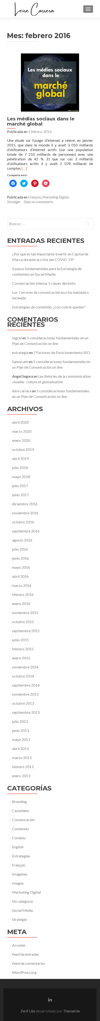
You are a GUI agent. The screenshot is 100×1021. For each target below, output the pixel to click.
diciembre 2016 (24, 504)
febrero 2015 (22, 649)
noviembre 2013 (25, 694)
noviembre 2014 (25, 667)
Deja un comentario (38, 201)
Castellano (20, 810)
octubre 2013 (23, 703)
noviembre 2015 (25, 612)
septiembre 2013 (26, 712)
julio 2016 (20, 549)
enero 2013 (21, 775)
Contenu (19, 838)
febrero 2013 (22, 766)
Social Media (22, 910)
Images (18, 883)
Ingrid (17, 338)
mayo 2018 (21, 476)
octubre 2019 (23, 449)
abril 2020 (20, 422)
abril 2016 (20, 576)
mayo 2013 (21, 739)
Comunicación (23, 819)
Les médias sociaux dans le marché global (40, 121)
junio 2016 (20, 558)
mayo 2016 (21, 567)
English (17, 847)
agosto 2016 (22, 540)
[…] (24, 168)
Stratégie (13, 201)
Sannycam (20, 361)
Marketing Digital (55, 197)
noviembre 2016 (25, 513)
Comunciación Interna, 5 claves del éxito (44, 283)
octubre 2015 (23, 621)
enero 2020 (21, 440)
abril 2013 (20, 748)
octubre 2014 (23, 676)
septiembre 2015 (26, 630)
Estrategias (21, 856)
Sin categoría (22, 901)
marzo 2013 (21, 757)
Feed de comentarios (28, 963)
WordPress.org (24, 972)
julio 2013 (20, 721)
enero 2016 (21, 603)
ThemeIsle (71, 1011)
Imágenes (19, 874)
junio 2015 (20, 640)
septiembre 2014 (26, 685)
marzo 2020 (21, 431)
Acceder (19, 945)
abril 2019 (20, 458)
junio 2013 (20, 730)
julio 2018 (20, 467)
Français (34, 197)
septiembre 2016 (26, 531)
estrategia (20, 352)
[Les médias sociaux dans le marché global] (50, 82)
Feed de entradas (25, 954)
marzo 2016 (21, 585)
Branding (19, 801)
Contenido (20, 828)
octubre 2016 (23, 522)
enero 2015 (21, 658)
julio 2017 (20, 485)
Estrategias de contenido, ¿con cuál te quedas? (48, 307)
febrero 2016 (22, 594)
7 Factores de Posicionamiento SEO (61, 352)
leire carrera (21, 391)
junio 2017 (20, 494)
